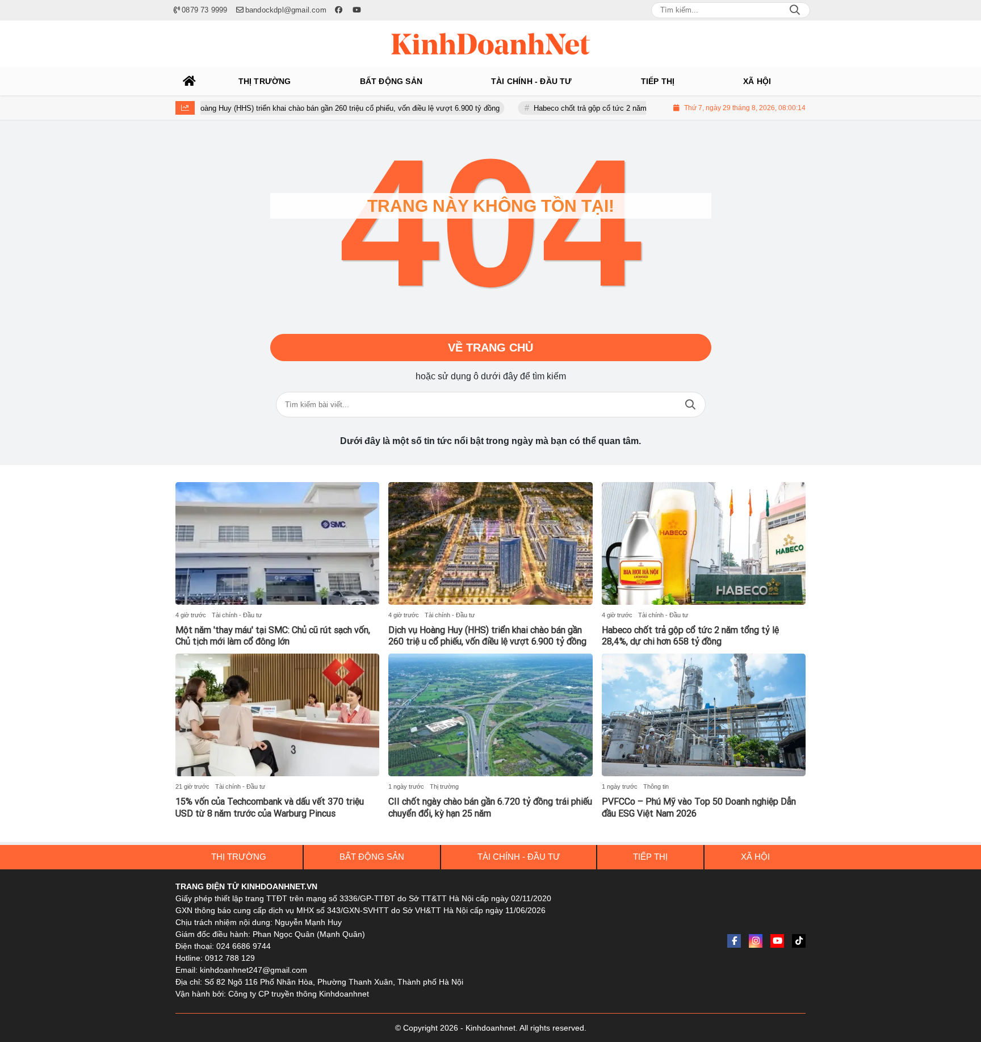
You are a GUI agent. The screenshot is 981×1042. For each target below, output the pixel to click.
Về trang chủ (490, 347)
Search (795, 10)
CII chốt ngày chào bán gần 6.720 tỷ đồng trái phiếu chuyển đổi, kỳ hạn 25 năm (490, 807)
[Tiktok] (799, 941)
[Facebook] (734, 941)
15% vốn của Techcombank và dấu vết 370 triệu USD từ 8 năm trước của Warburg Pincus (269, 807)
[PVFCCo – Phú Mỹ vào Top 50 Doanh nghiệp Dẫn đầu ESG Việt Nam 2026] (704, 715)
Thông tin (656, 786)
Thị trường (444, 786)
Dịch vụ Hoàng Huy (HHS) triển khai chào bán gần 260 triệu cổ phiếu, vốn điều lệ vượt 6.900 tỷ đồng (300, 108)
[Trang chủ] (189, 81)
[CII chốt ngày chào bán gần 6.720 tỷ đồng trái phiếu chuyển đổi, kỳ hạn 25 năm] (490, 715)
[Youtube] (777, 941)
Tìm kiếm (690, 404)
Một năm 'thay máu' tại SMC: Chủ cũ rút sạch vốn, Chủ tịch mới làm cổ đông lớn (272, 636)
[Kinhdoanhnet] (490, 43)
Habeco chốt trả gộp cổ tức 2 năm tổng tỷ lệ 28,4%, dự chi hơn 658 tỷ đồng (625, 108)
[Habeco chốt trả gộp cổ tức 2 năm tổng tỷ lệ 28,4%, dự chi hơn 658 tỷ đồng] (704, 543)
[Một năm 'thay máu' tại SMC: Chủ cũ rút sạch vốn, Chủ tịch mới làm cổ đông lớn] (277, 543)
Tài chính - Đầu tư (237, 615)
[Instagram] (755, 941)
